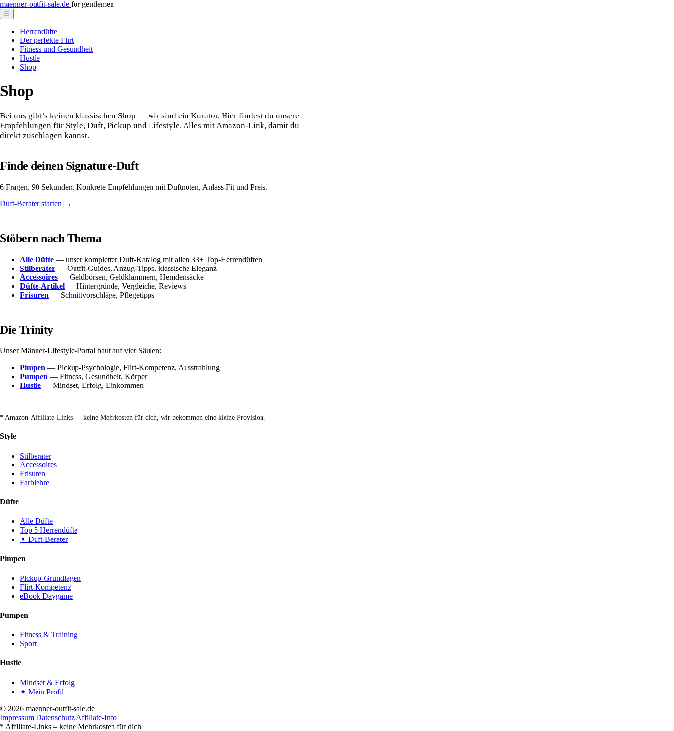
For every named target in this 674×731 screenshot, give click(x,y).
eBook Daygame (46, 596)
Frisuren (32, 473)
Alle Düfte (36, 521)
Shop (28, 67)
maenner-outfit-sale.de (35, 4)
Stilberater (35, 456)
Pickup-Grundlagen (50, 578)
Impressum (17, 717)
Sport (28, 643)
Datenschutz (55, 717)
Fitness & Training (48, 634)
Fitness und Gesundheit (56, 49)
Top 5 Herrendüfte (48, 530)
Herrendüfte (38, 31)
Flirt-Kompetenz (45, 587)
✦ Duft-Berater (44, 539)
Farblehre (34, 482)
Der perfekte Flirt (47, 40)
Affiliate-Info (96, 717)
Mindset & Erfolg (47, 682)
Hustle (30, 58)
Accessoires (38, 465)
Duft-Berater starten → (36, 203)
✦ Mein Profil (42, 692)
